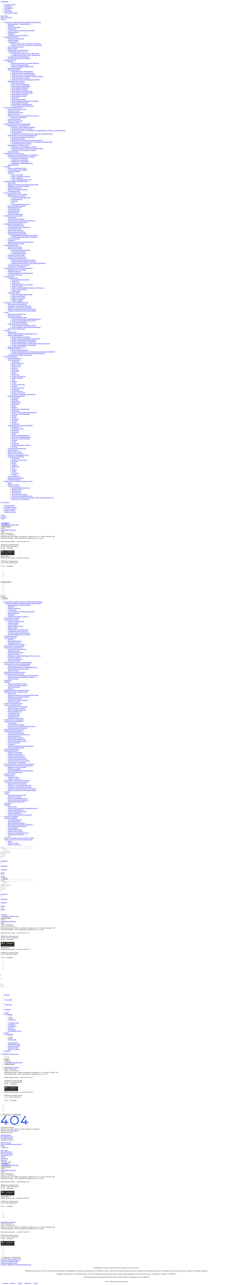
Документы (8, 6)
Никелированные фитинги (16, 396)
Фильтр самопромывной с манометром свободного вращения (31, 343)
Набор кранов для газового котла (18, 50)
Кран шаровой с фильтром (20, 94)
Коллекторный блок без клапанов (22, 129)
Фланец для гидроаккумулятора (18, 189)
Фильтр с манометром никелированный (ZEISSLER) (28, 353)
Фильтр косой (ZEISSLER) (20, 350)
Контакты (4, 1160)
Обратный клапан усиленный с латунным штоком (27, 76)
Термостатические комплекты (17, 258)
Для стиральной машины (19, 494)
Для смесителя (16, 491)
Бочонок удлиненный (18, 392)
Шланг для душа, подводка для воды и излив (18, 481)
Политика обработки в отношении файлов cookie (16, 1264)
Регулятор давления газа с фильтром (19, 58)
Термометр (11, 34)
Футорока (15, 420)
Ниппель (14, 407)
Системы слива (9, 276)
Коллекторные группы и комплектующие (17, 124)
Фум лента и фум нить (15, 274)
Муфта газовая (12, 48)
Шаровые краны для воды (16, 81)
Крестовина (15, 371)
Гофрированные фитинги (16, 478)
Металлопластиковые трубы (17, 314)
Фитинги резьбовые (10, 356)
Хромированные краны (19, 253)
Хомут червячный (17, 178)
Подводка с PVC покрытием (20, 499)
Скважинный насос (14, 211)
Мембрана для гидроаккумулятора (18, 186)
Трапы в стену (16, 283)
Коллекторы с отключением (20, 161)
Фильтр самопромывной (16, 335)
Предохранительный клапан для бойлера (24, 237)
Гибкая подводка (17, 489)
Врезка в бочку (16, 365)
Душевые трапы (13, 278)
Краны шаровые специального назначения (25, 101)
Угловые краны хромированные (22, 104)
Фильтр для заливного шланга (21, 445)
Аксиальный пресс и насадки (17, 109)
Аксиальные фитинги (15, 358)
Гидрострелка (12, 217)
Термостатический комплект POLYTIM (24, 261)
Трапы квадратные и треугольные (22, 284)
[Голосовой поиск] (5, 851)
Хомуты (10, 173)
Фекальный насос (13, 212)
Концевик (15, 461)
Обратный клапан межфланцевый (22, 71)
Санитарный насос (14, 209)
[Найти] (8, 852)
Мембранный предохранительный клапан (25, 235)
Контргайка (15, 370)
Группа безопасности (14, 229)
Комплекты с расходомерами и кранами (24, 147)
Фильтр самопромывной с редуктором (23, 345)
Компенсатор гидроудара (15, 230)
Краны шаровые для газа (15, 47)
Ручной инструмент (14, 122)
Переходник (15, 374)
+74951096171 (5, 523)
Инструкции (8, 11)
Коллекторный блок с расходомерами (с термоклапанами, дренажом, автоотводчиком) (38, 130)
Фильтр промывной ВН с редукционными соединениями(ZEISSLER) (33, 352)
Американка (15, 361)
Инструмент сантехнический (13, 107)
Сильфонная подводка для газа (18, 52)
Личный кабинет (9, 505)
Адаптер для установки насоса (21, 197)
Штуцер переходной (18, 388)
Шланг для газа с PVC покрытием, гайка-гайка (26, 43)
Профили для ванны (14, 271)
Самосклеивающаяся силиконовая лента (20, 273)
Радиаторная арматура (11, 245)
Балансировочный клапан (16, 225)
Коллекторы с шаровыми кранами (22, 163)
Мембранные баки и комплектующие (16, 181)
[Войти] (116, 974)
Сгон (13, 379)
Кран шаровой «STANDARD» (21, 86)
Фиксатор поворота (14, 171)
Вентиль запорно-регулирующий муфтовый (25, 63)
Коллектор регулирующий (20, 158)
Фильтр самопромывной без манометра (24, 340)
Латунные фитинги (14, 360)
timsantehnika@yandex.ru (8, 530)
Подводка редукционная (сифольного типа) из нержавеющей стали (33, 497)
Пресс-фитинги (13, 450)
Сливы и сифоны (17, 301)
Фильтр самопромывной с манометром (24, 342)
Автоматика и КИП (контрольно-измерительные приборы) (22, 22)
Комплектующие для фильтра (21, 337)
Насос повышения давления (16, 206)
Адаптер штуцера (17, 391)
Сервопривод (12, 29)
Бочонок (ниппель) (17, 363)
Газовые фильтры (13, 40)
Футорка (14, 386)
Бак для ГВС (12, 183)
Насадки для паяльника (19, 117)
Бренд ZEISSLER (6, 1152)
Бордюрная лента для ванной (17, 270)
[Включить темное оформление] (3, 595)
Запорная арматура (10, 60)
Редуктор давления (14, 238)
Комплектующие (17, 132)
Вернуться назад (6, 1130)
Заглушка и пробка (17, 429)
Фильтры (7, 330)
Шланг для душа (13, 484)
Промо (3, 1146)
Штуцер (14, 422)
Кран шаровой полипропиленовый (22, 106)
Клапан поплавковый (18, 296)
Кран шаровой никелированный (22, 91)
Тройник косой (16, 402)
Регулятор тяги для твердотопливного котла (21, 220)
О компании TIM (9, 4)
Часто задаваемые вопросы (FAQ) (11, 1144)
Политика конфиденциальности (11, 1260)
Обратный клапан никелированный (23, 73)
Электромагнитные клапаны (20, 204)
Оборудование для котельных (13, 215)
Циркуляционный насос (15, 214)
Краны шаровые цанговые (20, 102)
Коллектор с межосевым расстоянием (23, 127)
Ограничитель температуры (16, 256)
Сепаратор (11, 240)
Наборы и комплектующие (16, 255)
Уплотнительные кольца (19, 322)
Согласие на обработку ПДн (9, 1261)
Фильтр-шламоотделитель (16, 243)
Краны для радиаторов (15, 248)
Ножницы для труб (14, 111)
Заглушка (14, 368)
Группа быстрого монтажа (16, 219)
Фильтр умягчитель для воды (17, 347)
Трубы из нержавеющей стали (17, 317)
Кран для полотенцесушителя (17, 304)
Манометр (11, 25)
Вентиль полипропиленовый (21, 250)
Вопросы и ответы (10, 512)
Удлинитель (15, 419)
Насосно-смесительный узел (17, 232)
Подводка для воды (14, 486)
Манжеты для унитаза (18, 297)
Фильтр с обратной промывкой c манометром (26, 338)
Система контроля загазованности (18, 56)
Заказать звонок (5, 526)
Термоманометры (13, 32)
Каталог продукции (7, 1153)
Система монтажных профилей (17, 170)
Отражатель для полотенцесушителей (19, 307)
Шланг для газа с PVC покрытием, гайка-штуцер (27, 45)
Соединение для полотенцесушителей (16, 302)
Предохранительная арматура (13, 224)
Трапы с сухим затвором (19, 289)
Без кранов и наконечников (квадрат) (23, 137)
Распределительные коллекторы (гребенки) (21, 156)
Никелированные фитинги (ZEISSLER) (20, 425)
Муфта (14, 373)
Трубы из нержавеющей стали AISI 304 (24, 320)
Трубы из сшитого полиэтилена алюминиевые (26, 327)
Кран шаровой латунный (19, 89)
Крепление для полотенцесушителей (19, 306)
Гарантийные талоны (11, 13)
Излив (10, 483)
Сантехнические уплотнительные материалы (18, 268)
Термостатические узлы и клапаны (19, 265)
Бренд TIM (4, 1150)
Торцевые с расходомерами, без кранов (24, 150)
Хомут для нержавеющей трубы (21, 179)
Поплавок (15, 201)
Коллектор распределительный (17, 222)
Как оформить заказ (10, 507)
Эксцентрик (15, 389)
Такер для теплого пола (15, 120)
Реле (13, 202)
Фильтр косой (12, 332)
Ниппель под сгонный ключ (20, 409)
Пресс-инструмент (14, 114)
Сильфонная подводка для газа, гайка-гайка (25, 53)
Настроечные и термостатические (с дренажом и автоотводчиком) (32, 134)
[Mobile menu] (2, 908)
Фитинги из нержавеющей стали (18, 455)
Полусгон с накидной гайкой (21, 414)
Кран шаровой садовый (19, 96)
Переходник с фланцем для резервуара (23, 394)
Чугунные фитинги (14, 476)
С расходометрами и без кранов (21, 143)
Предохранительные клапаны (17, 233)
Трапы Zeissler (16, 291)
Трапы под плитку (17, 286)
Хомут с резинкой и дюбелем (21, 176)
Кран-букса (15, 97)
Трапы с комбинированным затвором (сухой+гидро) (28, 288)
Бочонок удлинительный (19, 460)
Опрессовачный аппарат (15, 112)
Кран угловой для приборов (20, 84)
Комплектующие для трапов (20, 279)
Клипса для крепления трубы (17, 168)
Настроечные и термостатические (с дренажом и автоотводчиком (32, 142)
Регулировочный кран (18, 252)
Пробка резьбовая (17, 378)
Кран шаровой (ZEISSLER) (20, 88)
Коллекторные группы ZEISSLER (19, 125)
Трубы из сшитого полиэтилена (18, 324)
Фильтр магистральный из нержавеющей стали (22, 333)
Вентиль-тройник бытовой (20, 65)
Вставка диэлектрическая (16, 38)
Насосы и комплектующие (12, 193)
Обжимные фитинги (14, 479)
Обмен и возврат (9, 510)
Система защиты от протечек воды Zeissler (21, 30)
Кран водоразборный (18, 83)
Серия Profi (15, 281)
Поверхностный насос (15, 207)
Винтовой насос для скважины (17, 194)
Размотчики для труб (14, 315)
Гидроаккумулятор (14, 191)
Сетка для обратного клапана (21, 78)
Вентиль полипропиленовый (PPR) (23, 66)
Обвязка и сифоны (14, 292)
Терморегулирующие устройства (18, 35)
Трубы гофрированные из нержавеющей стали (26, 319)
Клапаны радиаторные (15, 247)
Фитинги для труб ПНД (15, 453)
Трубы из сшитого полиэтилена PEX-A (24, 325)
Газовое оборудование (11, 37)
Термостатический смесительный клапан (21, 242)
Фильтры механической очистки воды (20, 355)
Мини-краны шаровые (19, 99)
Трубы (6, 312)
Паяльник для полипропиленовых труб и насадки (23, 115)
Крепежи (7, 166)
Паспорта (7, 9)
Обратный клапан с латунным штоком (24, 74)
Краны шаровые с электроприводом (19, 24)
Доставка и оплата (10, 509)
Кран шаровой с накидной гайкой (22, 93)
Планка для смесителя (18, 376)
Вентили (11, 61)
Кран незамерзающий (14, 68)
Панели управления (14, 27)
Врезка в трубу (16, 366)
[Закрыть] (2, 986)
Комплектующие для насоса (17, 196)
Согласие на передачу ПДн (9, 1263)
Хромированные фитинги (16, 456)
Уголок (14, 383)
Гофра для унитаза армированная (22, 294)
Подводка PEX (16, 492)
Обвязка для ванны (18, 299)
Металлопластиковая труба (16, 329)
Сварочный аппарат (14, 119)
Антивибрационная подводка (21, 488)
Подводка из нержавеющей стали (22, 496)
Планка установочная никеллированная (24, 412)
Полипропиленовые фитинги (17, 448)
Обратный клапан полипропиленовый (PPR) (26, 79)
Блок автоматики (17, 199)
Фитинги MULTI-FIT (14, 451)
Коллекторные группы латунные (18, 145)
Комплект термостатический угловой (23, 260)
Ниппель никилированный (20, 435)
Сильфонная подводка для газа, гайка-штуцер (26, 55)
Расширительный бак (14, 188)
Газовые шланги (13, 42)
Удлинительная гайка (18, 384)
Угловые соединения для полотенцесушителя (22, 311)
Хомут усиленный (17, 174)
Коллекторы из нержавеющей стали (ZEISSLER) (23, 155)
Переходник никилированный (21, 437)
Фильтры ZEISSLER (14, 348)
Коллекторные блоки (18, 138)
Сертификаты (8, 8)
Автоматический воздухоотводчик (19, 227)
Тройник (14, 381)
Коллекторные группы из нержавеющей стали (22, 135)
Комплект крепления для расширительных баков (23, 184)
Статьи (3, 1157)
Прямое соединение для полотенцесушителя (22, 309)
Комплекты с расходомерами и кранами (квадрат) (27, 140)
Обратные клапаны (14, 70)
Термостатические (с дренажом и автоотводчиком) (27, 148)
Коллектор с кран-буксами (20, 160)
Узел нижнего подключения (16, 266)
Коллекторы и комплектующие (14, 153)
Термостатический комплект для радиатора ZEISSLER (29, 263)
